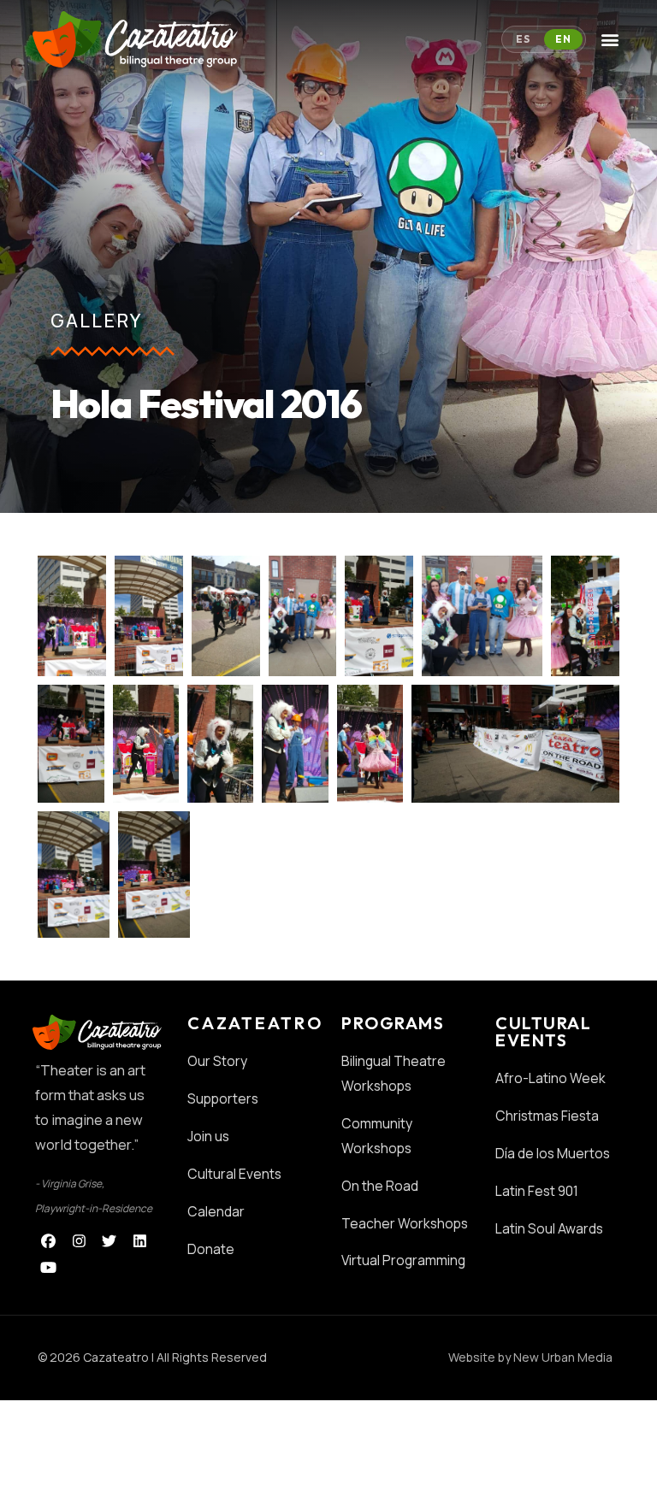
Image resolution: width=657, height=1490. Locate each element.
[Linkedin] (140, 1241)
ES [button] (523, 38)
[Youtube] (48, 1267)
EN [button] (563, 38)
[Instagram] (79, 1241)
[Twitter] (110, 1241)
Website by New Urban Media (530, 1357)
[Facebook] (48, 1241)
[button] (610, 40)
